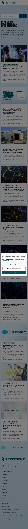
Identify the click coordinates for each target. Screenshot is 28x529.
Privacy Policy (6, 260)
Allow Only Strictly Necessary (14, 268)
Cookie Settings (14, 264)
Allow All (14, 272)
